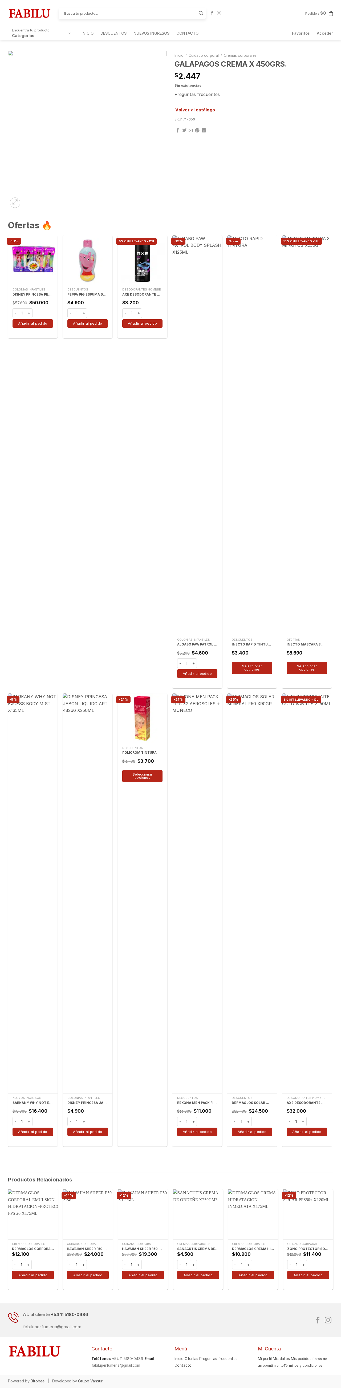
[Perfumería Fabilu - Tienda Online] (29, 13)
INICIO (88, 33)
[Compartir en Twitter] (184, 130)
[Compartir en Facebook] (178, 130)
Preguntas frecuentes (197, 94)
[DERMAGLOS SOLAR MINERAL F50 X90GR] (252, 893)
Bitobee (37, 1381)
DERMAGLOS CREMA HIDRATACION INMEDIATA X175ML (253, 1249)
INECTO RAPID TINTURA (252, 644)
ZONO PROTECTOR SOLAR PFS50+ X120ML (308, 1249)
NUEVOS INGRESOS (151, 33)
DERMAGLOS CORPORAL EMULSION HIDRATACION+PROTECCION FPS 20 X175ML (33, 1249)
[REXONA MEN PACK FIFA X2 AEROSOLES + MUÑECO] (197, 893)
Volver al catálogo (195, 109)
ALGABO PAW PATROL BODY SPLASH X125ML (197, 644)
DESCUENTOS (113, 33)
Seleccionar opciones (252, 667)
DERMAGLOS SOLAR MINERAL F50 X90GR (252, 1103)
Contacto (183, 1365)
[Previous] (8, 1241)
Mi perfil (265, 1359)
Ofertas (191, 1359)
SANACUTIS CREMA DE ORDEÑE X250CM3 (198, 1249)
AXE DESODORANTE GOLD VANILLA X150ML (307, 1103)
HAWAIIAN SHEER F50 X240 (88, 1249)
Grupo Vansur (90, 1381)
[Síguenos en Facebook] (212, 13)
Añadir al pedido (32, 323)
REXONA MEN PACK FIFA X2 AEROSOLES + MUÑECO (197, 1103)
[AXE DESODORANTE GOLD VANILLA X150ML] (307, 893)
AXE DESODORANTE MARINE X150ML (142, 294)
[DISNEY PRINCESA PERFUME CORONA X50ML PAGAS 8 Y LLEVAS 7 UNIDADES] (33, 260)
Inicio (179, 55)
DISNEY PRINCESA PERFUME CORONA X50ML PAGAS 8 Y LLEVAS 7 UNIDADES (33, 294)
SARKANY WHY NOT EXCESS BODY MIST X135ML (33, 1103)
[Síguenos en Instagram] (219, 13)
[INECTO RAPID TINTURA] (252, 435)
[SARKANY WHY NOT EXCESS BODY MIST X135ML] (33, 893)
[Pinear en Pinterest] (197, 130)
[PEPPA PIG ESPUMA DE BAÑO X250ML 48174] (87, 260)
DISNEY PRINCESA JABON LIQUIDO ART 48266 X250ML (87, 1103)
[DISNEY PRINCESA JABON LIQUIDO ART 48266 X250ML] (87, 893)
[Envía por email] (191, 130)
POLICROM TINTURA (139, 752)
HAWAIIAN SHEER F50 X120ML (143, 1249)
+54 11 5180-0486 (69, 1314)
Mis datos (281, 1359)
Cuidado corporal (204, 55)
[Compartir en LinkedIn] (204, 130)
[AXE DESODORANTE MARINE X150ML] (142, 260)
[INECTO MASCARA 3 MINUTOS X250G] (307, 435)
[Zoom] (15, 202)
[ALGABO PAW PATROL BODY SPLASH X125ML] (197, 435)
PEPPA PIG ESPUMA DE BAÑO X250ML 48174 (87, 294)
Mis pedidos (301, 1359)
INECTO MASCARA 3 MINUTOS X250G (307, 644)
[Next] (333, 1241)
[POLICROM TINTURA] (142, 718)
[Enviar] (200, 13)
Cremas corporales (240, 55)
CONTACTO (187, 33)
